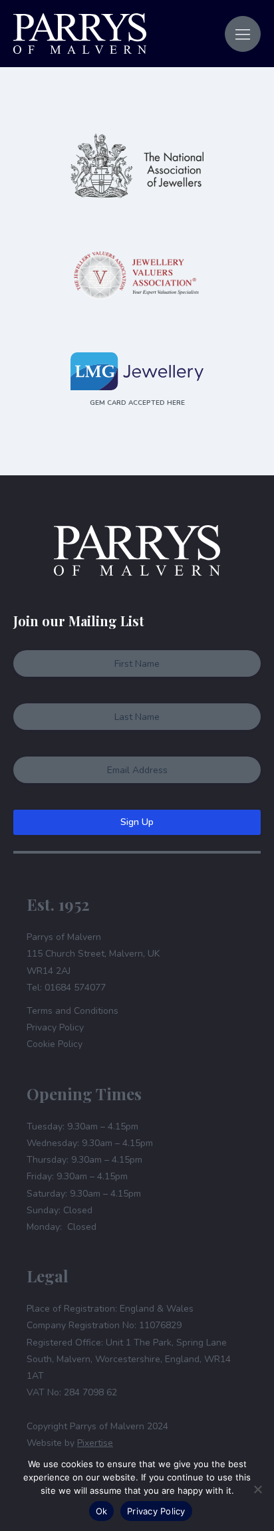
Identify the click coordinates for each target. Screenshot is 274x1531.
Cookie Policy (54, 1044)
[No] (257, 1489)
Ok (102, 1511)
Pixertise (95, 1443)
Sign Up (137, 822)
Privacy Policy (55, 1027)
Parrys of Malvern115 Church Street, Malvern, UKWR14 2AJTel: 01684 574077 (93, 962)
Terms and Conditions (72, 1010)
